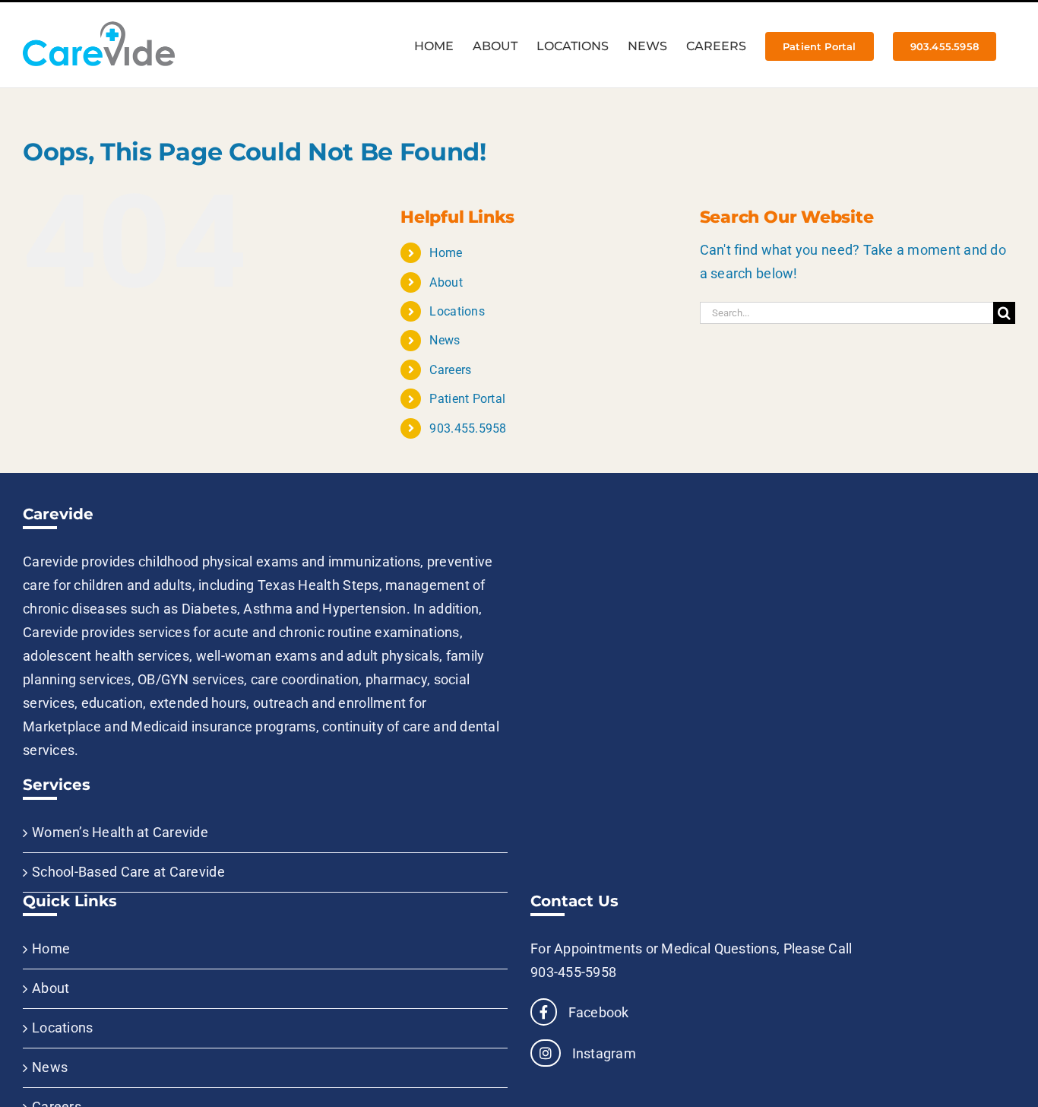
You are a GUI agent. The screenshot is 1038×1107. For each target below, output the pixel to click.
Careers (450, 370)
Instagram (602, 1053)
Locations (456, 311)
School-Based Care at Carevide (128, 872)
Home (445, 253)
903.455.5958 (467, 428)
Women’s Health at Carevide (120, 832)
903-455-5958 (573, 972)
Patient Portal (467, 399)
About (445, 282)
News (444, 340)
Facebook (596, 1012)
